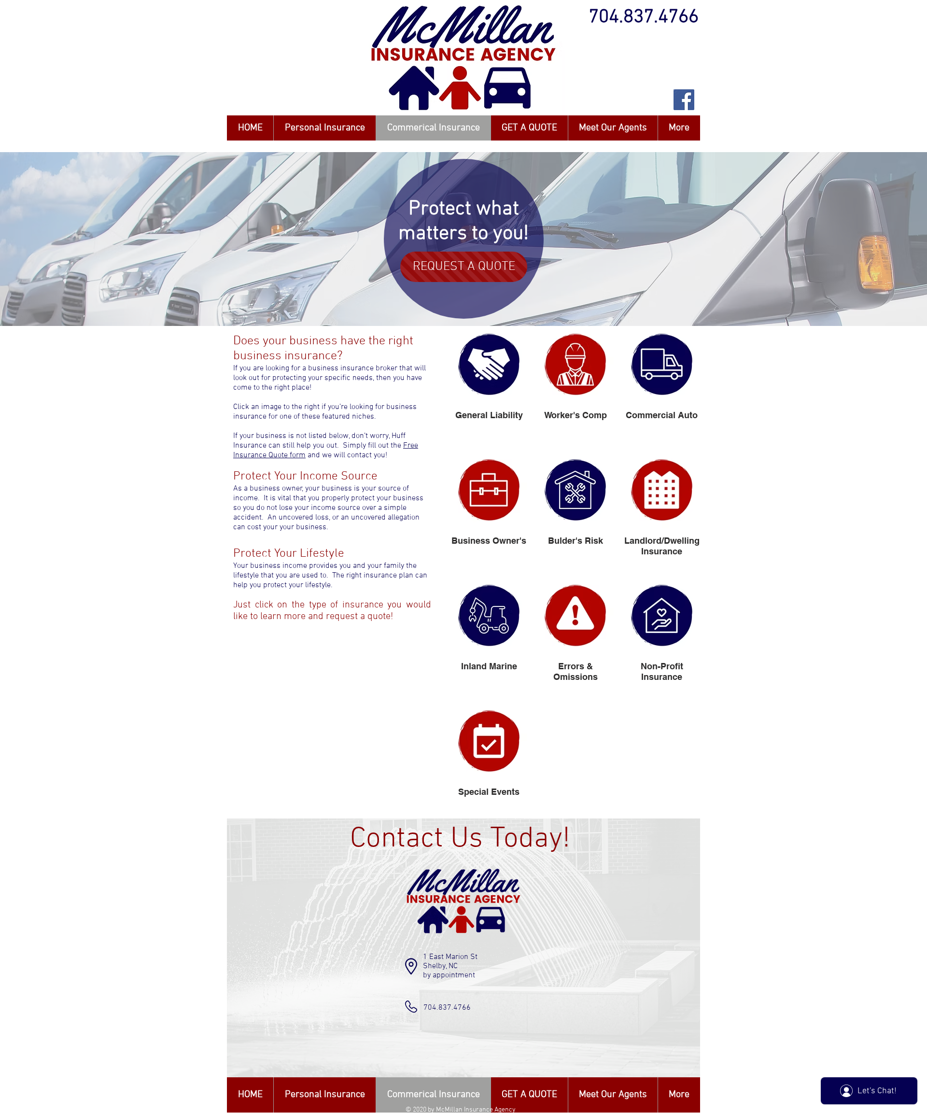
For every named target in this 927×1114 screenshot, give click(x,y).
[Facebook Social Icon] (684, 99)
